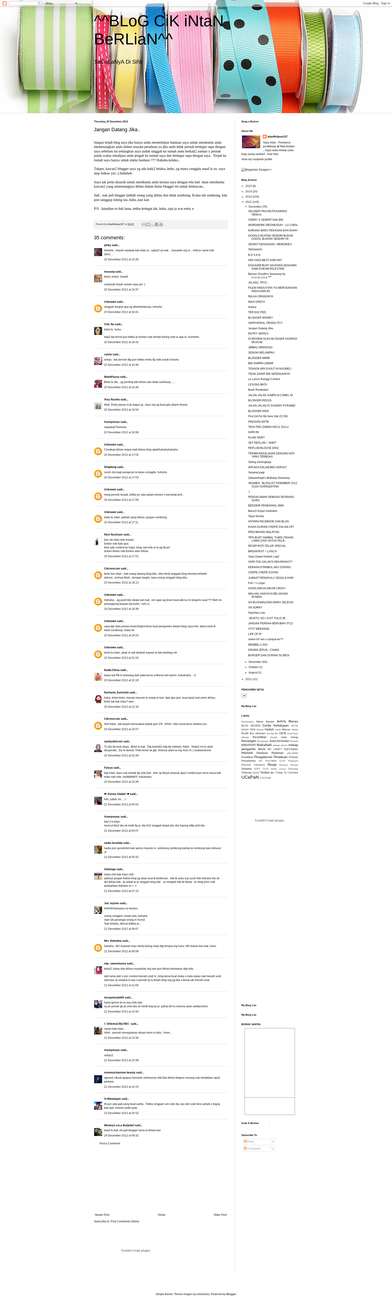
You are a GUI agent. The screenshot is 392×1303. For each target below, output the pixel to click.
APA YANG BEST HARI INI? (265, 260)
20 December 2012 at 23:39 (121, 781)
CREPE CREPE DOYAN (263, 572)
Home (161, 1214)
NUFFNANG (291, 749)
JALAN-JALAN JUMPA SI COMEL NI (270, 395)
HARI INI (253, 432)
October (254, 667)
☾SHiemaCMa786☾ (117, 1023)
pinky (107, 245)
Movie (262, 749)
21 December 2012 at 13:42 (121, 1011)
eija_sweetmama (115, 963)
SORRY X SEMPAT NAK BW (265, 219)
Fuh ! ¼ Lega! (256, 583)
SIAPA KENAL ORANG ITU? (265, 323)
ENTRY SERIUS (258, 333)
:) (249, 491)
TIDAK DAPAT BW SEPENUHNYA (269, 373)
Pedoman (278, 753)
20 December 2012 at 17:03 (121, 477)
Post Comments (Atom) (125, 1221)
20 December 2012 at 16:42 (121, 342)
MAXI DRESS (256, 301)
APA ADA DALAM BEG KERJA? (267, 467)
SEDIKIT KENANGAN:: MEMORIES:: (270, 244)
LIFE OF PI (254, 634)
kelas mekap (289, 737)
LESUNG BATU (257, 384)
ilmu (252, 733)
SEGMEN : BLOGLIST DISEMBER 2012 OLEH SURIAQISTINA (272, 485)
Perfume (293, 757)
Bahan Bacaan (265, 721)
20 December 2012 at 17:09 (121, 499)
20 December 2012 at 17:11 (121, 522)
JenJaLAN (272, 733)
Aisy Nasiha (112, 399)
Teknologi (293, 769)
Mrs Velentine (113, 940)
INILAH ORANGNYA (260, 296)
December (255, 206)
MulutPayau (111, 376)
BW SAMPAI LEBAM (260, 363)
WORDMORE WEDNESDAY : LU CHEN (272, 225)
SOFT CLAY (261, 769)
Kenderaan (263, 741)
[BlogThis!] (148, 224)
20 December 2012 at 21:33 (121, 706)
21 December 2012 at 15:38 (121, 1060)
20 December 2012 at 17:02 (121, 454)
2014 (248, 191)
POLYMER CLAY (275, 761)
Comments (254, 1148)
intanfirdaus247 (277, 136)
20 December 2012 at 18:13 (121, 582)
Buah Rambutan (258, 389)
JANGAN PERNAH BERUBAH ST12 (270, 623)
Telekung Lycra (250, 772)
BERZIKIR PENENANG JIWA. (266, 505)
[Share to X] (152, 224)
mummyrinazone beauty (119, 1072)
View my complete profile (256, 159)
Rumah (294, 765)
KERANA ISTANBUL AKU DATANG (269, 567)
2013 (248, 196)
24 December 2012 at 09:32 (121, 1135)
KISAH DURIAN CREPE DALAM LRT (271, 526)
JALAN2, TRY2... (258, 282)
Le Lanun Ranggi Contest (264, 379)
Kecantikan (260, 737)
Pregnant (293, 761)
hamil (278, 729)
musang (109, 271)
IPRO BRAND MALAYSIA (263, 532)
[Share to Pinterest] (161, 224)
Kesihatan (283, 741)
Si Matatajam (112, 1098)
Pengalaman (263, 757)
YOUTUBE (265, 778)
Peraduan (281, 757)
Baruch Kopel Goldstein (262, 511)
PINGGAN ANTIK (258, 421)
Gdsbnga (110, 869)
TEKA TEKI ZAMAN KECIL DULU (268, 427)
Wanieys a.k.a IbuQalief (119, 1125)
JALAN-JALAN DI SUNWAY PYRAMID (271, 405)
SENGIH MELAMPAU (261, 352)
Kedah (273, 737)
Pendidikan (247, 757)
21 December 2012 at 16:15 (121, 1086)
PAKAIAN (247, 753)
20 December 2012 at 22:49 (121, 755)
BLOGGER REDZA (260, 400)
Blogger (231, 1294)
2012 (248, 201)
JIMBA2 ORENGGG (260, 347)
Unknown (110, 301)
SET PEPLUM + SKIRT (262, 442)
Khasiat (294, 741)
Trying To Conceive (286, 772)
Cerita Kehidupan (275, 725)
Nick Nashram (113, 534)
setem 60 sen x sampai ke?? (265, 639)
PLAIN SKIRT (256, 437)
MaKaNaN (264, 745)
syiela (108, 354)
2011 (248, 679)
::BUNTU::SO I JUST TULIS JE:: (267, 618)
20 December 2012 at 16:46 (121, 364)
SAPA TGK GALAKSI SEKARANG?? (270, 561)
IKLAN (244, 733)
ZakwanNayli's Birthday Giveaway (269, 478)
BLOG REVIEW (250, 725)
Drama (260, 729)
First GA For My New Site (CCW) (268, 416)
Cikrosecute (112, 568)
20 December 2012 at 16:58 (121, 432)
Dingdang (110, 467)
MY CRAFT (275, 749)
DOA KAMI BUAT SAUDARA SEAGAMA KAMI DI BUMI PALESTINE (272, 267)
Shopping (246, 768)
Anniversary (247, 721)
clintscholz (203, 1294)
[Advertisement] (161, 1179)
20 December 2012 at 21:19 (121, 680)
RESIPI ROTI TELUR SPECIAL (267, 545)
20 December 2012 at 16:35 (121, 259)
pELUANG (292, 753)
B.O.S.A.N (254, 255)
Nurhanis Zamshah (116, 692)
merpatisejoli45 (114, 997)
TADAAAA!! (255, 249)
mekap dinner (280, 745)
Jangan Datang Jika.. (261, 328)
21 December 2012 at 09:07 (121, 928)
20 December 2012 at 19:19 (121, 635)
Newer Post (102, 1214)
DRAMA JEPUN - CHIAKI (263, 650)
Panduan (262, 753)
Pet (260, 761)
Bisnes (293, 721)
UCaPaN (250, 777)
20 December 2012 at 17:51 (121, 556)
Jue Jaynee (111, 903)
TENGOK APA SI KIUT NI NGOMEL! (270, 368)
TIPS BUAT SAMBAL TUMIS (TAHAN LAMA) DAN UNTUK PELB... (270, 539)
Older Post (220, 1214)
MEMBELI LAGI (257, 644)
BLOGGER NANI (258, 411)
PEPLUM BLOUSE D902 (263, 448)
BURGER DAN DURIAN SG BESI (268, 655)
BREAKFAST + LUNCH (262, 551)
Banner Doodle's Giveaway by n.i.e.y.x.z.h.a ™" (266, 275)
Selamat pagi (256, 472)
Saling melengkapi (259, 462)
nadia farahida (113, 843)
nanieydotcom (113, 741)
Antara (252, 307)
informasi (260, 733)
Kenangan (248, 741)
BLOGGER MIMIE (259, 358)
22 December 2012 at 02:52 (121, 1113)
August (253, 672)
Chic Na (109, 324)
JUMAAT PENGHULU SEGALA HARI (271, 577)
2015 (248, 186)
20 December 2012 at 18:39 (121, 608)
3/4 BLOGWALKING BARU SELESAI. (271, 602)
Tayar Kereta (256, 516)
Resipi (272, 764)
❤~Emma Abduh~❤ (116, 794)
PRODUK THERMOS (253, 765)
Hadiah (269, 729)
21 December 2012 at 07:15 (121, 891)
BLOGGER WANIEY (260, 317)
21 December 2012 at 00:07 (121, 830)
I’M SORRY (255, 607)
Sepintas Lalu (256, 612)
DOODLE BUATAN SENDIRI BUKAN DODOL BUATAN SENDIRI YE (270, 237)
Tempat (264, 772)
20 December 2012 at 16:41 (121, 312)
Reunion (283, 765)
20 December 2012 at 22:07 (121, 729)
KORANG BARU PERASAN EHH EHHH (272, 230)
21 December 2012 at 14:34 (121, 1037)
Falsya (108, 767)
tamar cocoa (278, 769)
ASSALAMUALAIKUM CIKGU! (266, 588)
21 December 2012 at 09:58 (121, 951)
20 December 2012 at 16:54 (121, 409)
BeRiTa (281, 721)
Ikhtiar (295, 729)
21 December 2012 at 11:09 (121, 985)
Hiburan (286, 729)
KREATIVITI (248, 745)
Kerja (273, 741)
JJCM (282, 733)
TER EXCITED (257, 312)
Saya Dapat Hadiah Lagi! (263, 556)
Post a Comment (110, 1143)
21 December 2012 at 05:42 (121, 857)
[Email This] (144, 224)
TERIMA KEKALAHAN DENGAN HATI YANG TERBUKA (271, 455)
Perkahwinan (248, 760)
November (255, 662)
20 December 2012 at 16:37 (121, 289)
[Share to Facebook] (156, 224)
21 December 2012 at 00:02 (121, 804)
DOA (252, 729)
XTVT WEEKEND (259, 628)
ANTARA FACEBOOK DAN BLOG (268, 521)
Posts (250, 1141)
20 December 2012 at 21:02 (121, 657)
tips (272, 772)
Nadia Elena (112, 670)
